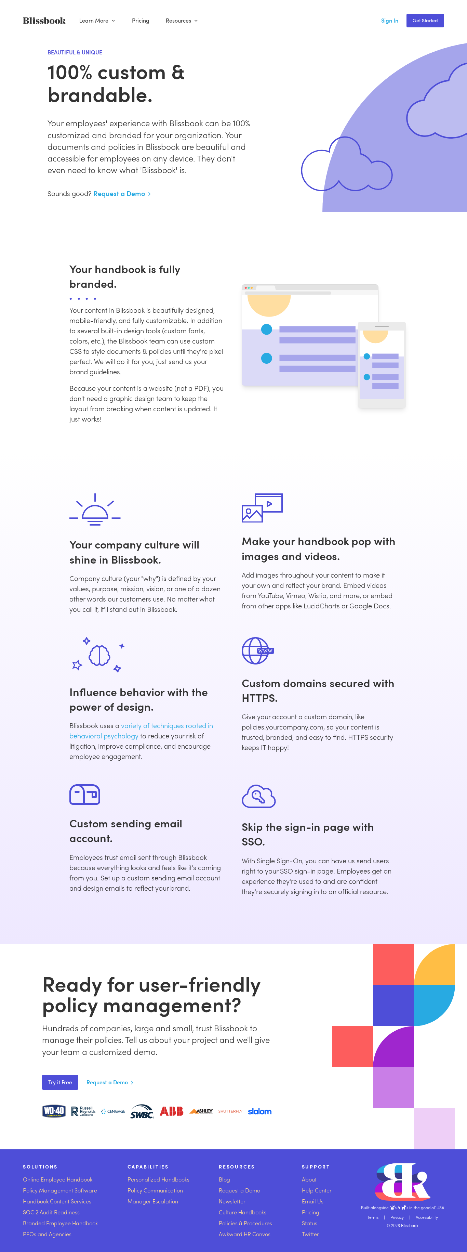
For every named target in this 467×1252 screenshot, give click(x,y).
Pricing (140, 20)
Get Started (425, 20)
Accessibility (427, 1217)
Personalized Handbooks (158, 1179)
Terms (372, 1217)
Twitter (310, 1234)
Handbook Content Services (57, 1201)
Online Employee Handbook (57, 1179)
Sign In (389, 20)
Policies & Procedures (245, 1223)
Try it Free (60, 1082)
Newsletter (232, 1201)
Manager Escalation (153, 1201)
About (309, 1179)
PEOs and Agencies (47, 1234)
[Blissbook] (44, 20)
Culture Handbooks (242, 1212)
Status (309, 1223)
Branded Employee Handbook (60, 1223)
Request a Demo (119, 193)
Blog (224, 1179)
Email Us (312, 1201)
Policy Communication (155, 1190)
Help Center (317, 1190)
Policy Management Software (60, 1190)
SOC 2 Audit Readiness (51, 1212)
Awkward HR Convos (244, 1234)
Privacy (397, 1217)
